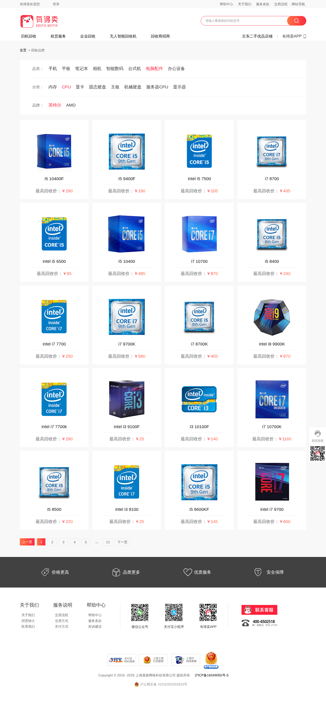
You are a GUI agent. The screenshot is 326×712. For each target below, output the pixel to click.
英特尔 (54, 105)
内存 (52, 87)
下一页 (122, 542)
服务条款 (262, 4)
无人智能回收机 (123, 36)
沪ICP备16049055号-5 (212, 675)
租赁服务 (58, 36)
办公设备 (176, 68)
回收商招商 (160, 36)
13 (108, 542)
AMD (71, 105)
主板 (115, 87)
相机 (97, 68)
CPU (66, 87)
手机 (52, 68)
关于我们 (244, 4)
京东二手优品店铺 (257, 36)
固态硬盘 (97, 87)
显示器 (179, 87)
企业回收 (87, 36)
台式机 (134, 68)
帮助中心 (226, 4)
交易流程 (281, 4)
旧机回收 (28, 36)
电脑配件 (154, 68)
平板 (66, 68)
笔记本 (81, 68)
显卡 (80, 87)
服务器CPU (157, 87)
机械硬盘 (133, 87)
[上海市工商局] (153, 660)
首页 (23, 50)
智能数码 (114, 68)
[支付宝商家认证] (121, 660)
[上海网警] (186, 660)
